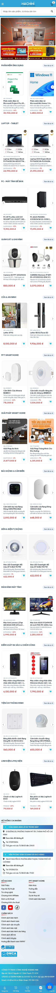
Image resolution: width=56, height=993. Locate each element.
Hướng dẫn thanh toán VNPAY (13, 941)
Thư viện (32, 892)
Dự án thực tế (34, 895)
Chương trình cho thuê (10, 902)
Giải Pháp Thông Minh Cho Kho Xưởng (41, 450)
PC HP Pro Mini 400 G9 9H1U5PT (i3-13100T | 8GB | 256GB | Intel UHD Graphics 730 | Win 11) (14, 218)
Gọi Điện (27, 991)
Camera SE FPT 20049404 (14, 275)
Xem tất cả (47, 66)
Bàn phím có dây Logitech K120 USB (41, 798)
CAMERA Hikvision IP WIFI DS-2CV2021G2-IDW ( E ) (40, 276)
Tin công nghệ (7, 892)
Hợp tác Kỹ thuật (8, 889)
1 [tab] (24, 44)
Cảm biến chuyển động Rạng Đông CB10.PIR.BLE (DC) (40, 740)
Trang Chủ (5, 991)
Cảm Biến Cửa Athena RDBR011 (12, 392)
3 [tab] (32, 44)
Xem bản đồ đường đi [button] (14, 838)
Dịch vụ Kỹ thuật (7, 899)
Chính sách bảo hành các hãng (13, 931)
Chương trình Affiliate (10, 895)
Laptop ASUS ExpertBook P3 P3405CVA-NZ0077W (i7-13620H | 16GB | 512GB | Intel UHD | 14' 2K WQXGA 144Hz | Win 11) (14, 160)
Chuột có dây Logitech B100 (12, 798)
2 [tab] (28, 44)
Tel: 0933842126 (12, 870)
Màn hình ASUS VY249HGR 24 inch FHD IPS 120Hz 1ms (41, 624)
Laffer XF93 (8, 333)
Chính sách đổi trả (8, 935)
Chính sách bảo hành (37, 899)
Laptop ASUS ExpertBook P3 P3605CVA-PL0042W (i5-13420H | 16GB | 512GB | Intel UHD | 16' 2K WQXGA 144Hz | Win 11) (41, 160)
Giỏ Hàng (16, 991)
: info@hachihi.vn (10, 980)
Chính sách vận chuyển (10, 925)
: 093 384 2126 (28, 980)
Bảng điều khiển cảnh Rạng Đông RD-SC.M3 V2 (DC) (14, 740)
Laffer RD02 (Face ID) (39, 333)
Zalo (40, 991)
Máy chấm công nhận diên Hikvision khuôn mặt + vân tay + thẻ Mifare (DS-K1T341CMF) (41, 682)
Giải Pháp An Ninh (10, 449)
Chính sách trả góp (8, 938)
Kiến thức (32, 885)
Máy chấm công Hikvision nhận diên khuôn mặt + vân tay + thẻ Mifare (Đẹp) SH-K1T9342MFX (14, 682)
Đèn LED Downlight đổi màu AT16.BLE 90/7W (39, 566)
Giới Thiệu (5, 885)
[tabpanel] (28, 32)
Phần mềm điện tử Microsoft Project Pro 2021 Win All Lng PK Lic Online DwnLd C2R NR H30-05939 (14, 102)
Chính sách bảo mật (9, 928)
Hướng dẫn (33, 889)
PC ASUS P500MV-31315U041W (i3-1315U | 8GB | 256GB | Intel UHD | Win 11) (40, 218)
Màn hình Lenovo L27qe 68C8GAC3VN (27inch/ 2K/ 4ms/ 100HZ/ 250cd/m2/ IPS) (13, 624)
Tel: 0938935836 (12, 842)
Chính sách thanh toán (10, 921)
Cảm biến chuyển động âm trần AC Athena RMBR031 (41, 392)
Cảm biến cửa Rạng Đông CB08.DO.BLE (40, 508)
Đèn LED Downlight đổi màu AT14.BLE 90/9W (12, 566)
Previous (4, 32)
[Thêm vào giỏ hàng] (23, 112)
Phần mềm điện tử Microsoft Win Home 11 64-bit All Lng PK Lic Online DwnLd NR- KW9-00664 (41, 102)
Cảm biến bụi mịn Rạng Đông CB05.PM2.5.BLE (12, 508)
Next (51, 32)
